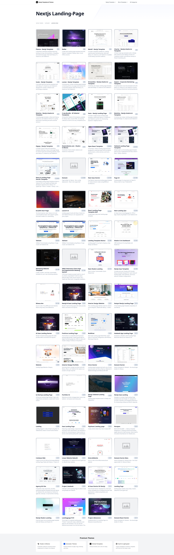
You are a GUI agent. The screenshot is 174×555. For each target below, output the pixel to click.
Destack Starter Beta (121, 458)
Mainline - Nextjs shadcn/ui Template (123, 114)
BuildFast (91, 333)
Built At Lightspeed (123, 544)
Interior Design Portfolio (70, 365)
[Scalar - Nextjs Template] (47, 71)
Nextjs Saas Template (121, 269)
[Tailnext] (47, 229)
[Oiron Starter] (100, 353)
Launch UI (65, 211)
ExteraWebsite (93, 458)
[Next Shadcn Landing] (100, 257)
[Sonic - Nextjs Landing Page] (100, 102)
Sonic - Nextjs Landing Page (97, 113)
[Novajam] (126, 415)
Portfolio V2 (66, 395)
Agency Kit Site (41, 486)
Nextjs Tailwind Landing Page (96, 395)
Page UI (116, 178)
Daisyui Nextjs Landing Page (123, 303)
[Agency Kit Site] (47, 475)
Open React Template (95, 146)
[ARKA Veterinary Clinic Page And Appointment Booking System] (74, 257)
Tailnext (38, 241)
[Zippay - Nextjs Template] (47, 135)
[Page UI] (126, 166)
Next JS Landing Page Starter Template (43, 178)
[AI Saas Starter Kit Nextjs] (100, 475)
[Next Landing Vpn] (126, 199)
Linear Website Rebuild (70, 458)
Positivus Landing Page (70, 333)
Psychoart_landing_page (96, 426)
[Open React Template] (100, 135)
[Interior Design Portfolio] (74, 353)
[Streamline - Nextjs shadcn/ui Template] (100, 71)
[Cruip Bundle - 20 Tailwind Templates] (74, 102)
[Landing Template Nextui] (100, 229)
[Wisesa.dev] (47, 292)
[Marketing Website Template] (47, 257)
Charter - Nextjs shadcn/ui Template (123, 50)
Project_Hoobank (67, 486)
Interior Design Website (96, 303)
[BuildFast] (100, 322)
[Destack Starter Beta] (126, 446)
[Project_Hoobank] (74, 475)
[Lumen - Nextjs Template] (74, 71)
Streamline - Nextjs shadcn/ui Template (98, 83)
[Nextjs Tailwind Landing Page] (100, 383)
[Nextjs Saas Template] (126, 257)
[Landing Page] (126, 475)
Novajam (117, 426)
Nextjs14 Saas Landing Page (71, 303)
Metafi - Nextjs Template (96, 49)
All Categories (133, 2)
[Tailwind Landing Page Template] (126, 135)
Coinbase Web (40, 458)
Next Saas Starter (94, 178)
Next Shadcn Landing (95, 269)
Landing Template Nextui (96, 241)
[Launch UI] (74, 199)
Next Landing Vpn (120, 211)
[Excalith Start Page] (47, 199)
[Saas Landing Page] (74, 415)
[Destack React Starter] (126, 506)
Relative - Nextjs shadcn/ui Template (45, 114)
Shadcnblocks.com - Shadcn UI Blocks (71, 147)
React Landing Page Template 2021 (94, 211)
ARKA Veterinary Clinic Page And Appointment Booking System (71, 270)
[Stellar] (74, 38)
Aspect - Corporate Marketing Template (124, 83)
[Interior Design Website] (100, 292)
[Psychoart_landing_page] (100, 415)
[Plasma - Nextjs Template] (47, 38)
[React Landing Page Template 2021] (100, 199)
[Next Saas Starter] (100, 166)
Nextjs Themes (39, 23)
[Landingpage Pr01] (74, 506)
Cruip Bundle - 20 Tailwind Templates (70, 114)
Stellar (64, 49)
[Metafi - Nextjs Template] (100, 38)
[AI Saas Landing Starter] (47, 322)
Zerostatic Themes (71, 544)
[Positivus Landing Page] (74, 322)
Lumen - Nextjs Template (70, 82)
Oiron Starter (92, 365)
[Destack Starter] (126, 353)
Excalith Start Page (42, 211)
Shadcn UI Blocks (45, 544)
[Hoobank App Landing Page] (126, 322)
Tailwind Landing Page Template (121, 147)
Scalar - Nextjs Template (44, 82)
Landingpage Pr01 (68, 518)
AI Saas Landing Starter (44, 333)
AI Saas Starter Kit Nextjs (96, 486)
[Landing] (47, 415)
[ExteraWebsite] (100, 446)
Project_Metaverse (94, 518)
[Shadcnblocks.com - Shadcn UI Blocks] (74, 135)
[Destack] (74, 166)
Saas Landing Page (68, 426)
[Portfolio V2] (74, 383)
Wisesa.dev (39, 303)
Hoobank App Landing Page (123, 333)
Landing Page (118, 486)
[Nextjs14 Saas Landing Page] (74, 292)
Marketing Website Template (42, 269)
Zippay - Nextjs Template (44, 146)
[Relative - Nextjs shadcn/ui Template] (47, 102)
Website (38, 365)
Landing (38, 426)
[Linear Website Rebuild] (74, 446)
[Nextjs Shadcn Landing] (47, 506)
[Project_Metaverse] (100, 506)
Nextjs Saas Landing (121, 395)
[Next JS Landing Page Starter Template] (47, 166)
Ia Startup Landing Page (44, 395)
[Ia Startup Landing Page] (47, 383)
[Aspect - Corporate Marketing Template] (126, 71)
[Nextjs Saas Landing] (126, 383)
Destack (64, 178)
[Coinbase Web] (47, 446)
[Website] (47, 353)
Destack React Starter (121, 518)
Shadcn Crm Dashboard (122, 241)
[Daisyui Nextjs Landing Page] (126, 292)
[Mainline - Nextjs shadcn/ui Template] (126, 102)
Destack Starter (119, 365)
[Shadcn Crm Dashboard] (126, 229)
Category (47, 23)
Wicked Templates (97, 544)
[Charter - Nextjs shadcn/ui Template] (126, 38)
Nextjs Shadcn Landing (43, 518)
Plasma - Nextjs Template (44, 49)
